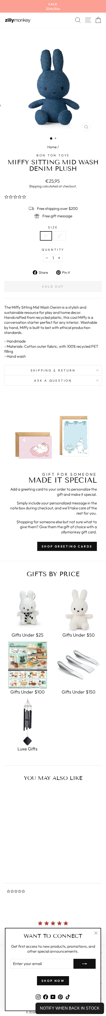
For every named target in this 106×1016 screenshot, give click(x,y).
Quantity (53, 249)
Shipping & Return (53, 370)
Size (53, 227)
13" (59, 235)
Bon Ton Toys (53, 155)
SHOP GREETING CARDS (67, 546)
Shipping (35, 186)
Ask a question (53, 380)
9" (46, 235)
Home (52, 147)
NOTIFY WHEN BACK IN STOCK (70, 1008)
